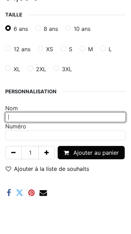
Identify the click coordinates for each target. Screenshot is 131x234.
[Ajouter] (46, 152)
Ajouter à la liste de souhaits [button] (51, 168)
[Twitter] (19, 193)
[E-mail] (43, 193)
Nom (11, 108)
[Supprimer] (13, 152)
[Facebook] (9, 193)
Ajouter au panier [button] (95, 152)
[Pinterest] (31, 193)
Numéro (15, 126)
